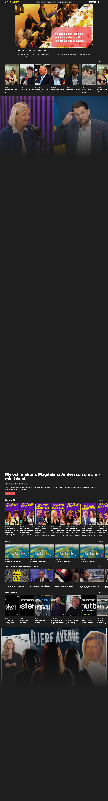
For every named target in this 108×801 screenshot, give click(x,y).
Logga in (92, 2)
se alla (101, 61)
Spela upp (11, 493)
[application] (54, 26)
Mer (70, 2)
